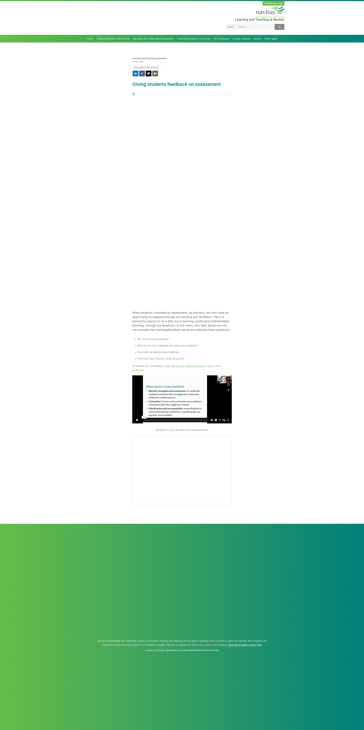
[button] (273, 3)
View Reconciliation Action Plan (245, 644)
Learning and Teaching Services (187, 366)
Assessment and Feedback (146, 68)
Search (230, 26)
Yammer (140, 370)
